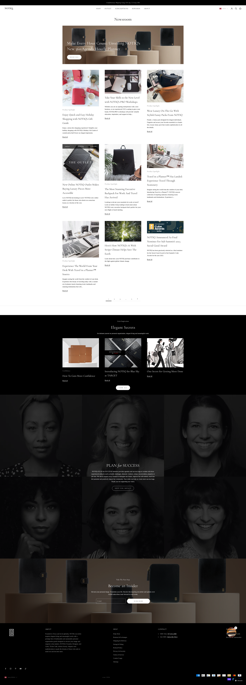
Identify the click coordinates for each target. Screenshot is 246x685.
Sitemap (115, 662)
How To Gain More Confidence (78, 375)
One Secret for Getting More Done (165, 371)
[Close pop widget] (235, 627)
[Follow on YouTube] (21, 669)
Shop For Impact (123, 488)
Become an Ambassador (233, 637)
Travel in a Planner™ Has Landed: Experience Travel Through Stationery (164, 180)
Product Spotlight (68, 110)
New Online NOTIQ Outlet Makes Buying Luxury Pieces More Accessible (80, 188)
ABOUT (147, 8)
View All (123, 388)
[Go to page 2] (137, 299)
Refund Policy (117, 648)
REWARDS (136, 8)
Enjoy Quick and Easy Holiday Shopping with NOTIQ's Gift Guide (78, 119)
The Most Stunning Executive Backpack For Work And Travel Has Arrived (121, 193)
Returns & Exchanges (120, 637)
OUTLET (108, 8)
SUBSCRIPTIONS (121, 8)
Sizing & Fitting (118, 644)
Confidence (66, 371)
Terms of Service (118, 655)
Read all (74, 57)
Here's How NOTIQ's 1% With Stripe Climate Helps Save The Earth (120, 249)
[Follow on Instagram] (11, 669)
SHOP (98, 8)
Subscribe (138, 601)
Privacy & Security (119, 651)
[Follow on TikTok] (26, 669)
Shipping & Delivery (119, 641)
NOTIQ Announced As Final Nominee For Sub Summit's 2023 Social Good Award (163, 241)
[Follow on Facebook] (6, 669)
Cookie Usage (117, 658)
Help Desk (116, 634)
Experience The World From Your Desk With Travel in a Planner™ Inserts (79, 270)
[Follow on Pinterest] (16, 669)
